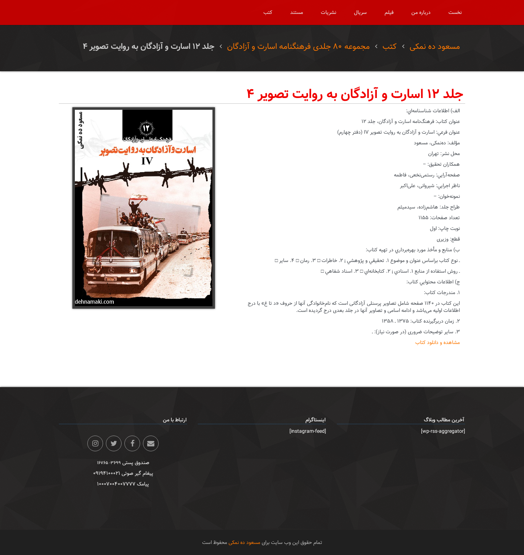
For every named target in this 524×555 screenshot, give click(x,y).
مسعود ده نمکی (435, 46)
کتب (267, 12)
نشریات (328, 12)
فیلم (389, 12)
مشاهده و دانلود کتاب (437, 342)
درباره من (421, 12)
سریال (360, 12)
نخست (455, 12)
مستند (296, 12)
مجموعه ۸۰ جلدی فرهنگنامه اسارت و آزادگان (298, 46)
